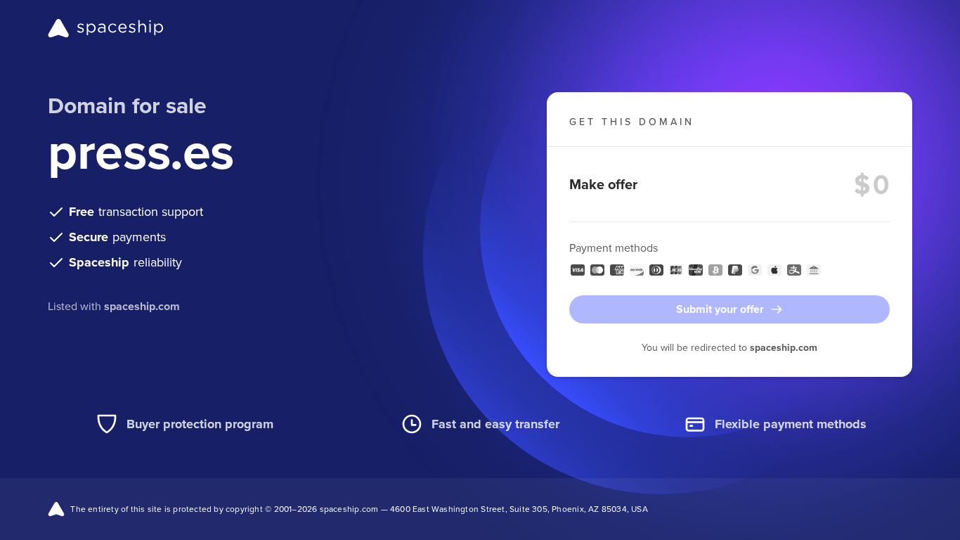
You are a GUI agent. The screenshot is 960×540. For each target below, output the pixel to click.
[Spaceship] (106, 28)
